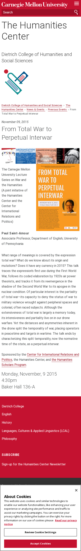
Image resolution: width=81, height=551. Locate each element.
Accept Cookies (40, 543)
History (7, 422)
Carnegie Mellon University (35, 5)
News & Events (36, 109)
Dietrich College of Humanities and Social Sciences (37, 57)
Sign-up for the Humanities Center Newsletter (34, 464)
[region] (40, 518)
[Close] (76, 490)
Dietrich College (13, 406)
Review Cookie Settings (40, 532)
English (6, 414)
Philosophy (9, 439)
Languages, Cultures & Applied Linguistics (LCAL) (35, 431)
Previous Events (57, 109)
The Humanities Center (34, 31)
